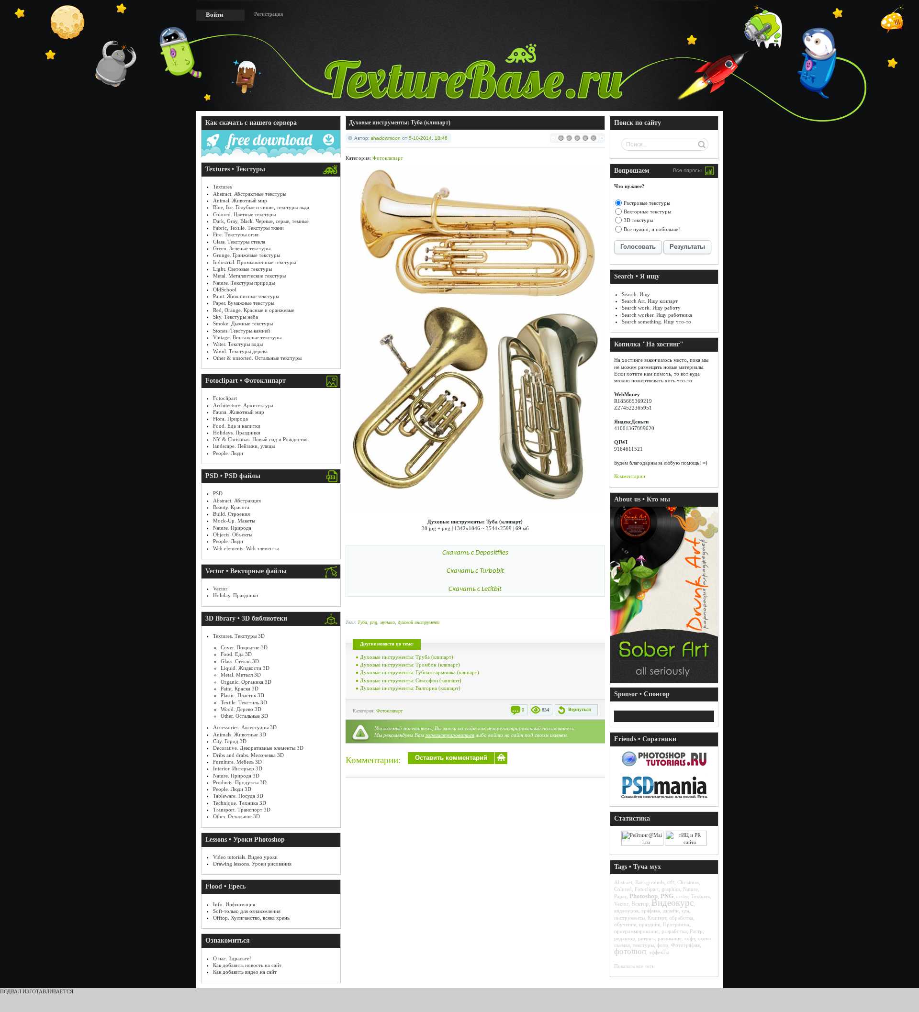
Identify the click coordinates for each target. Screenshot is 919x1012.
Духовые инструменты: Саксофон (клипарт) (410, 680)
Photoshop (643, 896)
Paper (620, 896)
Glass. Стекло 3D (240, 661)
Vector (220, 588)
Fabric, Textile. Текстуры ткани (248, 228)
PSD (218, 493)
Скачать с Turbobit (475, 571)
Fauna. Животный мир (238, 412)
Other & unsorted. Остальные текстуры (257, 358)
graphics (670, 889)
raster (682, 896)
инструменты (629, 918)
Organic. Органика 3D (246, 682)
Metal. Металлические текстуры (249, 275)
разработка (674, 931)
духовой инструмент (418, 622)
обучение (625, 924)
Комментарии (629, 476)
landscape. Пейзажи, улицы (244, 446)
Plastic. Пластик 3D (242, 695)
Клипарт (657, 918)
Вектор (640, 904)
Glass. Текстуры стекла (239, 242)
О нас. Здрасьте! (232, 958)
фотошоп (630, 951)
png (373, 622)
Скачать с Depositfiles (475, 552)
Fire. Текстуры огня (235, 234)
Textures (222, 186)
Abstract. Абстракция (237, 500)
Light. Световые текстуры (242, 269)
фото (662, 945)
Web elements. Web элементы (246, 548)
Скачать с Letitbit (475, 589)
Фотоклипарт (387, 158)
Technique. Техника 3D (239, 803)
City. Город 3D (230, 741)
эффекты (659, 952)
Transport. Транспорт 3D (241, 809)
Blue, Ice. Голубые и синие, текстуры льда (261, 207)
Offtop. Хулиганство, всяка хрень (251, 918)
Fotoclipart (225, 398)
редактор (624, 938)
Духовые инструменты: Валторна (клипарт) (410, 688)
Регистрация (268, 14)
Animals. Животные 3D (239, 734)
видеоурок (626, 910)
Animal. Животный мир (240, 200)
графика (650, 910)
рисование (670, 938)
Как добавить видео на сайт (245, 972)
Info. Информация (234, 904)
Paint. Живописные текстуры (246, 296)
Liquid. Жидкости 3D (245, 668)
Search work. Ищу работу (651, 308)
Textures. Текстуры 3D (239, 636)
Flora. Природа (230, 419)
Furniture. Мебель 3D (237, 762)
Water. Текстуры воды (238, 344)
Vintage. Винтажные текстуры (247, 337)
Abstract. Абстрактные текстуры (249, 194)
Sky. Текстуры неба (235, 317)
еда (685, 910)
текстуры (643, 945)
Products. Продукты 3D (240, 782)
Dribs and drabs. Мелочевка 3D (248, 755)
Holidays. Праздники (236, 432)
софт (689, 938)
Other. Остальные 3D (244, 716)
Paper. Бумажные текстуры (243, 303)
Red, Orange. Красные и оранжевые (253, 310)
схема (704, 938)
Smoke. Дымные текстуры (243, 323)
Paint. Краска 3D (239, 688)
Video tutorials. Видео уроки (245, 857)
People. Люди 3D (232, 789)
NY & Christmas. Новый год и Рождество (260, 439)
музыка (387, 622)
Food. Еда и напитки (236, 426)
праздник (649, 924)
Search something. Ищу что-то (656, 321)
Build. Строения (231, 514)
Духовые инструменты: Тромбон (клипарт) (410, 664)
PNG (667, 896)
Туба (362, 622)
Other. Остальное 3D (236, 816)
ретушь (646, 938)
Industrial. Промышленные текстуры (254, 262)
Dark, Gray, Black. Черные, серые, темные (261, 221)
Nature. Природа (232, 528)
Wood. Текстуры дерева (240, 351)
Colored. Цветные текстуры (244, 214)
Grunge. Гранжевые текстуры (246, 255)
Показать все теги (634, 966)
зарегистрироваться (450, 735)
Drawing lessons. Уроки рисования (252, 864)
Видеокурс (672, 903)
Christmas (688, 882)
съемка (622, 945)
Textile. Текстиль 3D (244, 702)
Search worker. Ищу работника (657, 315)
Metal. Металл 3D (241, 675)
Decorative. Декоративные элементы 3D (258, 748)
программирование (636, 931)
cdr (670, 882)
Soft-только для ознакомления (246, 911)
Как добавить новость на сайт (247, 965)
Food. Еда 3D (236, 654)
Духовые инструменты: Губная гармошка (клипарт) (419, 672)
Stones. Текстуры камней (241, 331)
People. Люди (228, 453)
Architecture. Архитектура (243, 405)
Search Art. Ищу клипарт (650, 301)
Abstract (623, 882)
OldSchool (224, 289)
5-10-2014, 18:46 (428, 138)
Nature (690, 889)
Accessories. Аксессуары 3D (245, 727)
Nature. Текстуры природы (244, 283)
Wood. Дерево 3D (241, 709)
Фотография (685, 945)
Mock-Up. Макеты (234, 520)
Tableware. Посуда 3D (238, 796)
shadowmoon (386, 138)
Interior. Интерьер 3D (237, 768)
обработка (681, 918)
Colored (623, 889)
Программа (676, 924)
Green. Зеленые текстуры (241, 248)
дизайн (671, 910)
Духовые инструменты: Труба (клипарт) (406, 657)
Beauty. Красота (231, 507)
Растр (696, 931)
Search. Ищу (636, 294)
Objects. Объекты (232, 534)
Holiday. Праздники (235, 595)
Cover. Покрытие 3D (244, 647)
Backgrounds (649, 882)
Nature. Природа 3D (236, 775)
